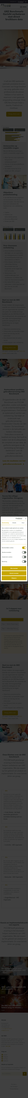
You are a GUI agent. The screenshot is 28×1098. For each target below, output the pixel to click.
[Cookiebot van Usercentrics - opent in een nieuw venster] (16, 519)
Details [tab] (14, 522)
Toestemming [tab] (5, 522)
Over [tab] (23, 522)
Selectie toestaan (14, 573)
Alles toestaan (14, 568)
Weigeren (14, 578)
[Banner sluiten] (25, 518)
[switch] (24, 552)
